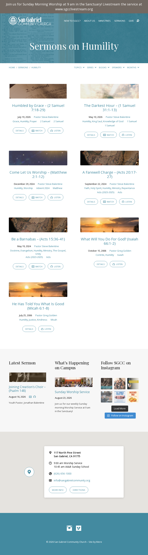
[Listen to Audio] (34, 397)
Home (12, 67)
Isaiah (120, 254)
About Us (89, 21)
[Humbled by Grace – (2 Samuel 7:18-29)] (38, 96)
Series (90, 67)
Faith (87, 188)
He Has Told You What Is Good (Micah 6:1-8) (38, 306)
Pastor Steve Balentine (46, 117)
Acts (120, 192)
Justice (32, 319)
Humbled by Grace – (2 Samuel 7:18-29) (38, 107)
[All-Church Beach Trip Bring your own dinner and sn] (119, 396)
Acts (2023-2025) (105, 192)
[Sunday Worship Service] (74, 384)
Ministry (116, 188)
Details (19, 130)
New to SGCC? (72, 21)
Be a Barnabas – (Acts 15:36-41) (38, 238)
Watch (38, 130)
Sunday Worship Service (72, 392)
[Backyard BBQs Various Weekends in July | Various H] (133, 396)
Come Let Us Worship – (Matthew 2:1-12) (38, 174)
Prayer (33, 121)
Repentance (128, 188)
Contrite (100, 254)
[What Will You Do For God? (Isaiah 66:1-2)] (109, 230)
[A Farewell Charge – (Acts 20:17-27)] (109, 163)
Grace (16, 121)
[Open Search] (138, 21)
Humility (36, 67)
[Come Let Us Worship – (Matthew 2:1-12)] (38, 163)
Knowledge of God (113, 121)
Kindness (42, 319)
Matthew (57, 188)
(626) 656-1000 (62, 473)
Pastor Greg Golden (120, 250)
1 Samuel (132, 121)
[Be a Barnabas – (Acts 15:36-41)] (38, 230)
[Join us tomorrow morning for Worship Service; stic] (106, 383)
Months (132, 67)
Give (131, 21)
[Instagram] (69, 528)
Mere (99, 541)
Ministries (105, 21)
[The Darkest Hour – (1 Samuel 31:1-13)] (109, 96)
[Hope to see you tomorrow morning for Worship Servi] (119, 383)
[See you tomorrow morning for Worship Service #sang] (106, 396)
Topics (78, 67)
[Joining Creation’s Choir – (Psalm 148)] (28, 379)
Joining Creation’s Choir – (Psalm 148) (27, 389)
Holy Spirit (96, 188)
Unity (38, 253)
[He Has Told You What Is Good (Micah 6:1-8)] (38, 294)
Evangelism (27, 250)
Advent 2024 (42, 188)
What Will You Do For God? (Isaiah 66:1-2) (109, 241)
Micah (54, 319)
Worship (28, 188)
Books (103, 67)
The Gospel (59, 250)
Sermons (119, 21)
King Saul (97, 121)
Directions (79, 490)
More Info (58, 490)
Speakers (117, 67)
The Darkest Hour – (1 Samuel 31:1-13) (109, 107)
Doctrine (14, 250)
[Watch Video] (30, 396)
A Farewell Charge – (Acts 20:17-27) (109, 174)
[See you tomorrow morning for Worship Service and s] (133, 383)
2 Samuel (45, 121)
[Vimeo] (78, 528)
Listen (56, 130)
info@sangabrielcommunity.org (72, 480)
